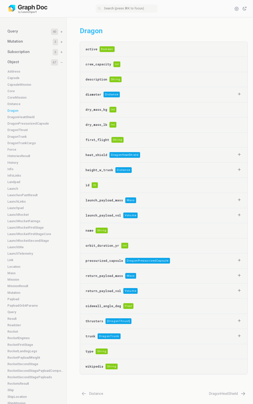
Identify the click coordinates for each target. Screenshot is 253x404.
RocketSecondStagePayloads (29, 377)
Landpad (13, 182)
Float (128, 306)
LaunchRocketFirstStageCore (29, 234)
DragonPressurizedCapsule (28, 123)
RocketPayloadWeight (23, 357)
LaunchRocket (18, 214)
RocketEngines (18, 338)
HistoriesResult (18, 156)
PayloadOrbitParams (22, 305)
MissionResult (17, 286)
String (115, 79)
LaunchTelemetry (20, 253)
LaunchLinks (16, 201)
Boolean (107, 49)
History (12, 162)
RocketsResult (18, 383)
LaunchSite (15, 247)
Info (10, 169)
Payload (13, 299)
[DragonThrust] (118, 321)
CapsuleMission (19, 84)
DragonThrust (17, 130)
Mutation (13, 293)
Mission (13, 279)
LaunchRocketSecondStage (28, 240)
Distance (14, 104)
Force (11, 149)
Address (13, 71)
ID (94, 185)
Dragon (12, 110)
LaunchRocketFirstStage (25, 227)
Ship (10, 390)
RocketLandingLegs (22, 351)
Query (11, 312)
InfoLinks (14, 175)
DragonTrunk (17, 136)
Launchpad (15, 208)
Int (117, 64)
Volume (130, 215)
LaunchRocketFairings (23, 221)
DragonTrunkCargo (21, 143)
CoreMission (16, 97)
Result (12, 319)
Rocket (12, 331)
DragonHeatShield (21, 117)
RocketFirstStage (20, 345)
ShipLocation (17, 397)
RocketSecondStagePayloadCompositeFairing (35, 371)
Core (11, 91)
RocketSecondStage (22, 364)
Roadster (14, 325)
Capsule (13, 78)
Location (13, 267)
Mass (11, 273)
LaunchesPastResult (22, 195)
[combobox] (126, 8)
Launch (12, 188)
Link (10, 260)
